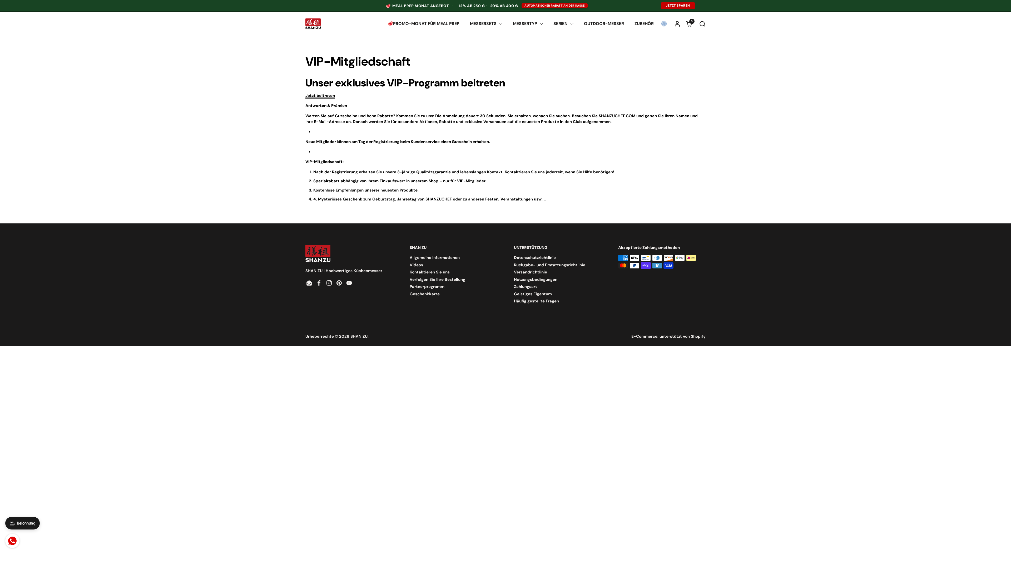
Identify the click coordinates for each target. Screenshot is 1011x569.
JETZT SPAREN (678, 5)
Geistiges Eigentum (533, 294)
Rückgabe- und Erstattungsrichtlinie (549, 265)
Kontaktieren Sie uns (430, 272)
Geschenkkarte (425, 294)
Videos (416, 265)
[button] (702, 24)
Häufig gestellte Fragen (536, 301)
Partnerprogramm (427, 286)
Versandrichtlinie (530, 272)
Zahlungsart (525, 286)
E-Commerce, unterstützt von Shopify (668, 336)
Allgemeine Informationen (435, 257)
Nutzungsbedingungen (535, 279)
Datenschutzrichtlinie (535, 257)
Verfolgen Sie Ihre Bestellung (437, 279)
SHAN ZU (359, 336)
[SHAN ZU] (313, 23)
